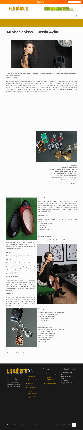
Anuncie (30, 383)
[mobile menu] (8, 16)
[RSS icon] (67, 425)
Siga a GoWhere (33, 397)
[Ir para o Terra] (41, 2)
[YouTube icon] (58, 425)
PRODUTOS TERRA (74, 2)
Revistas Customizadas (32, 392)
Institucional (31, 376)
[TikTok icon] (69, 425)
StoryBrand (36, 425)
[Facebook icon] (56, 425)
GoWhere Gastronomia (50, 378)
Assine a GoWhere (33, 380)
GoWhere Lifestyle (51, 374)
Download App (32, 387)
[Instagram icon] (62, 425)
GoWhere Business (51, 383)
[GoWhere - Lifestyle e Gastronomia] (18, 8)
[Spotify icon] (65, 425)
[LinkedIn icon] (60, 425)
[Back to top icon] (74, 425)
